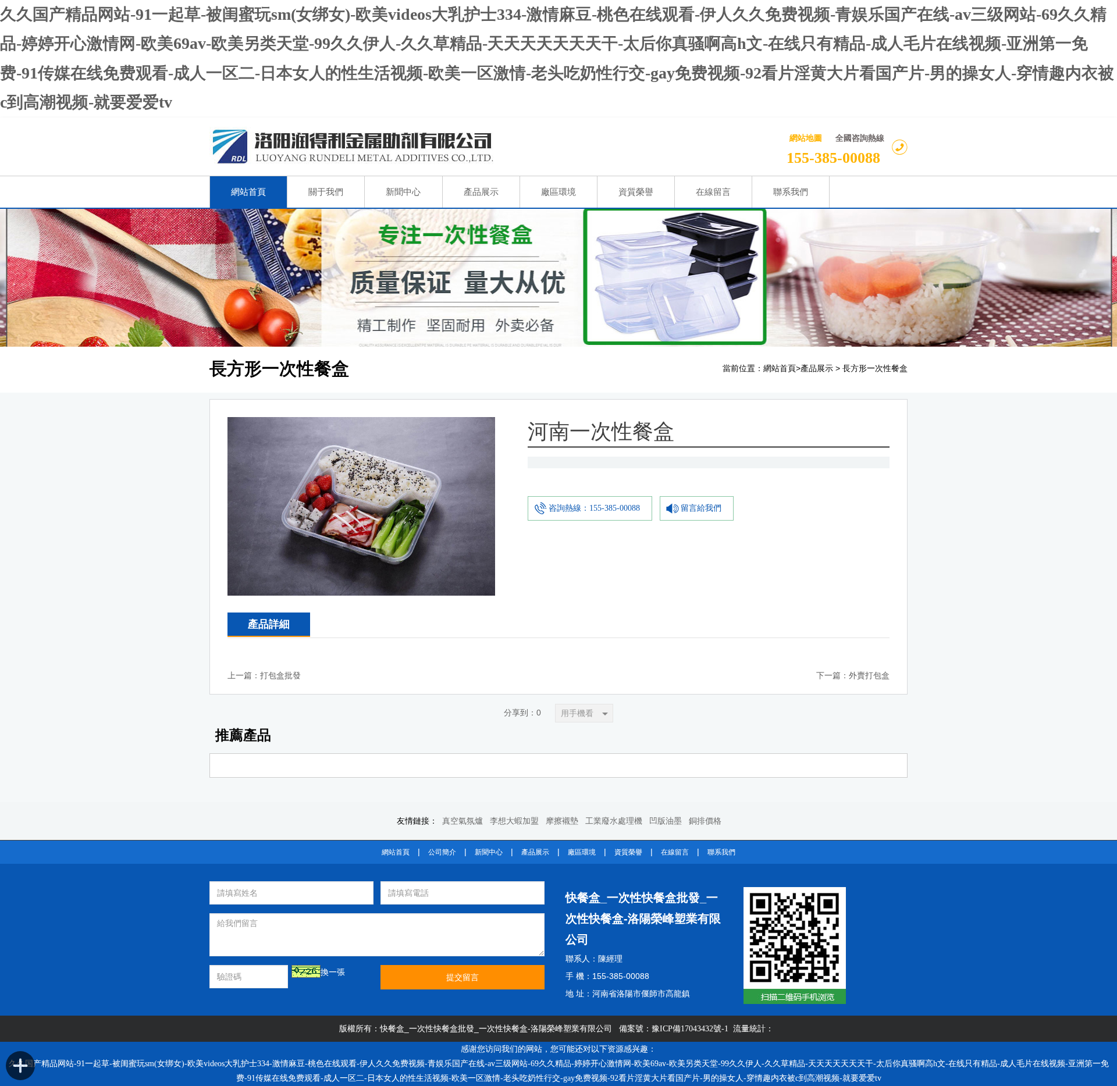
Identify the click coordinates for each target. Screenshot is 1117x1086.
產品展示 (817, 368)
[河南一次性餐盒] (361, 426)
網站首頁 (779, 368)
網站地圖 (805, 138)
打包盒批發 (280, 675)
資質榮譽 (628, 852)
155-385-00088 (833, 157)
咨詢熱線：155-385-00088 (594, 508)
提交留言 (462, 977)
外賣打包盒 (869, 675)
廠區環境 (582, 852)
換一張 (333, 972)
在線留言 (675, 852)
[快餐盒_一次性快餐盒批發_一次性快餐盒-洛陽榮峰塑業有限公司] (439, 146)
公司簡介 (442, 852)
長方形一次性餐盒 (875, 368)
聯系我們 (721, 852)
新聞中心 (489, 852)
